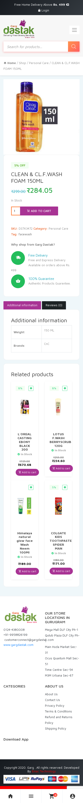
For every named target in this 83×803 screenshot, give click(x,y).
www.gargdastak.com (18, 645)
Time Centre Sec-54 (59, 669)
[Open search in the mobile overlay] (41, 46)
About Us (51, 694)
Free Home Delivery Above (40, 4)
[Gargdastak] (18, 29)
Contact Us (52, 700)
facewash (25, 234)
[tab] (22, 305)
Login (45, 10)
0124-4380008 (14, 629)
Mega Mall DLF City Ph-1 (61, 629)
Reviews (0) (54, 305)
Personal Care (39, 63)
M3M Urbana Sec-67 (59, 675)
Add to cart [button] (28, 472)
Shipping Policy (55, 728)
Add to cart (40, 211)
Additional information (22, 305)
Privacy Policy (54, 705)
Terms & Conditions (58, 711)
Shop (22, 63)
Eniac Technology (44, 771)
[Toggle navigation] (74, 30)
